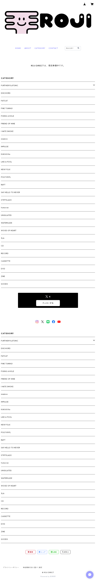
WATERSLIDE (6, 223)
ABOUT (27, 48)
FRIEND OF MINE (8, 124)
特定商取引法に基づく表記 (32, 567)
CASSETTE (5, 261)
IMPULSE (4, 146)
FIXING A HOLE (7, 116)
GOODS (4, 284)
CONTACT (53, 48)
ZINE (3, 276)
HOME (18, 48)
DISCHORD (5, 93)
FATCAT (4, 101)
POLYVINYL (6, 177)
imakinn (4, 139)
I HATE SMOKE (7, 131)
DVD (3, 269)
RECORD (4, 253)
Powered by (45, 576)
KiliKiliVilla (5, 154)
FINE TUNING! (7, 108)
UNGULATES (6, 215)
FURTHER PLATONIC (9, 85)
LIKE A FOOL (6, 162)
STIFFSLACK (6, 200)
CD (2, 246)
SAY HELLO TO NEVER (10, 192)
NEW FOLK (5, 169)
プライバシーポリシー (11, 567)
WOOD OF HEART (8, 230)
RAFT (3, 185)
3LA (2, 238)
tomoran (5, 207)
